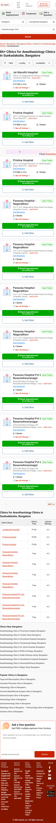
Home (2, 44)
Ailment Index (28, 807)
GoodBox (4, 809)
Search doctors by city (18, 771)
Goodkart (4, 771)
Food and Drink (4, 798)
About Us (39, 771)
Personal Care (4, 803)
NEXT (50, 504)
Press (38, 798)
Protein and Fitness (5, 779)
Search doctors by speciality (18, 787)
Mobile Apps (39, 780)
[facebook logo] (49, 768)
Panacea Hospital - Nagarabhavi (24, 202)
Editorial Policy (39, 794)
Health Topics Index (27, 796)
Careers (39, 776)
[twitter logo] (49, 772)
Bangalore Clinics (24, 44)
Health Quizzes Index (28, 789)
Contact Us (40, 774)
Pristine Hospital (23, 112)
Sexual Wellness (4, 789)
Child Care (5, 807)
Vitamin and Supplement (5, 775)
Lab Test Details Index (28, 812)
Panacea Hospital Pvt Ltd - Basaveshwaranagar (29, 376)
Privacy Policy (39, 789)
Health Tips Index (29, 777)
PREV (6, 504)
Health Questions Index (29, 782)
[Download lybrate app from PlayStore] (50, 793)
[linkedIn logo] (49, 776)
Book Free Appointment (44, 5)
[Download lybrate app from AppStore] (50, 796)
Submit (45, 754)
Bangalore (11, 44)
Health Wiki (27, 772)
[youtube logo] (49, 779)
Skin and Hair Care (4, 784)
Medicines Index (29, 802)
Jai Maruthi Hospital (25, 72)
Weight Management (6, 793)
